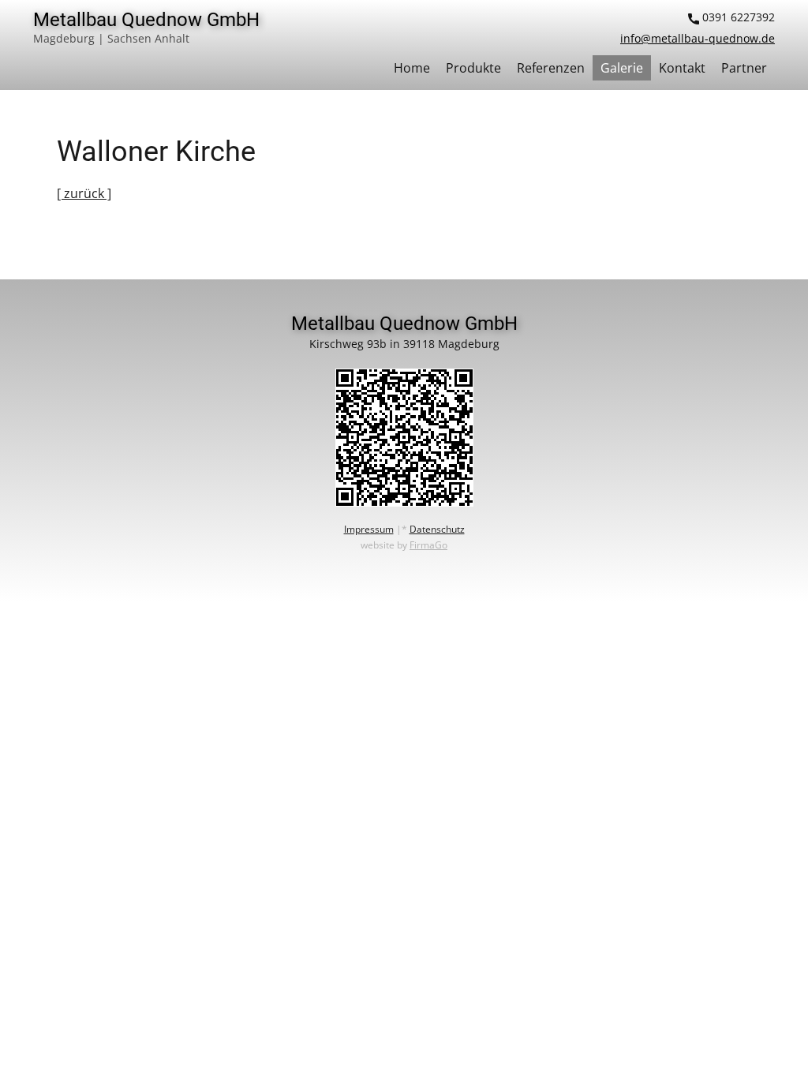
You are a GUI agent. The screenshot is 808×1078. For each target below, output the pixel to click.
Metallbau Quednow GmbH (404, 324)
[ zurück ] (84, 193)
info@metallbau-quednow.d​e (697, 38)
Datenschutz (437, 529)
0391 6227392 (737, 16)
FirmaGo (428, 545)
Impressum (369, 529)
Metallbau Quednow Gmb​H (146, 20)
